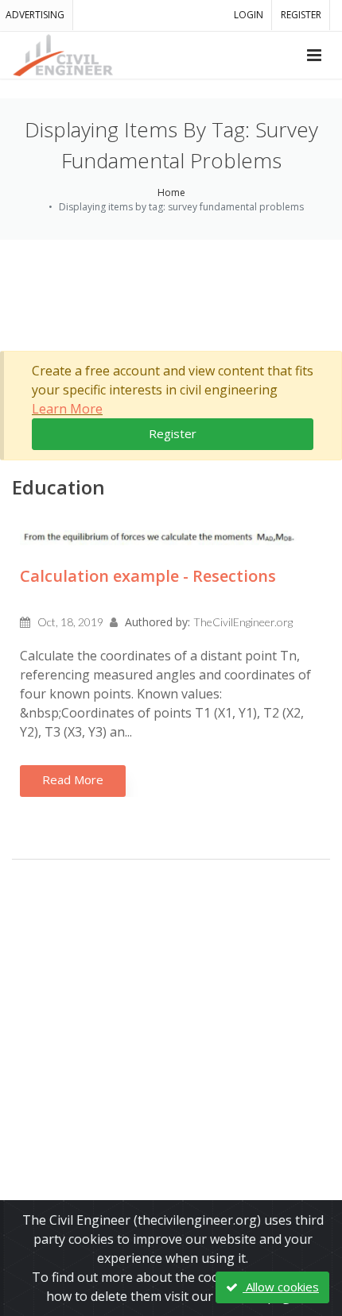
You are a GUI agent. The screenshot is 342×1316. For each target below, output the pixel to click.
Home (171, 192)
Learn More (67, 409)
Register (172, 433)
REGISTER (301, 14)
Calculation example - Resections (148, 576)
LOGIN (248, 14)
